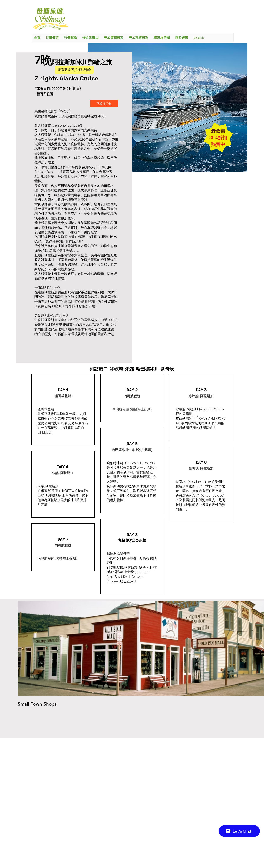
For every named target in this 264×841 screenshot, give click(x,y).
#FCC (64, 111)
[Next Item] (261, 649)
